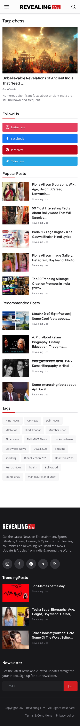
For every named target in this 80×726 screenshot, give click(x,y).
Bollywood (51, 467)
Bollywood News (16, 449)
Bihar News (12, 439)
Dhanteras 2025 (64, 458)
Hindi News (12, 420)
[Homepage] (40, 7)
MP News (11, 430)
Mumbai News (57, 430)
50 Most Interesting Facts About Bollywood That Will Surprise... (52, 212)
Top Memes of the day (48, 586)
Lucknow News (64, 439)
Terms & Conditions (38, 715)
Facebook (17, 139)
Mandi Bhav (13, 477)
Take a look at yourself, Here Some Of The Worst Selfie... (53, 635)
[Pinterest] (31, 564)
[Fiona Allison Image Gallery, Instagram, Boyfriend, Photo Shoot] (15, 262)
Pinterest (17, 150)
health (33, 467)
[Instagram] (7, 564)
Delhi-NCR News (37, 439)
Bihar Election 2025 (35, 458)
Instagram (18, 127)
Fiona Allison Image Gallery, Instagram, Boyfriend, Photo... (55, 257)
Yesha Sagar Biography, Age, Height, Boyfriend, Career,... (53, 611)
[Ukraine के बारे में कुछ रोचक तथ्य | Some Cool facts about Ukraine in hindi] (15, 320)
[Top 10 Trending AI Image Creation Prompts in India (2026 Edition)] (15, 285)
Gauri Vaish (9, 89)
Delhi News (52, 420)
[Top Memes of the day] (15, 593)
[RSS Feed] (55, 564)
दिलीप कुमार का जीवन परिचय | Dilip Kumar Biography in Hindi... (52, 363)
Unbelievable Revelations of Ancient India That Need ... (37, 81)
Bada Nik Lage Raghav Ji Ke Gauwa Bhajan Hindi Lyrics (52, 234)
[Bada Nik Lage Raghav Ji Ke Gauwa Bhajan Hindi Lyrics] (15, 239)
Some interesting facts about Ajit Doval (54, 386)
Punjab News (14, 467)
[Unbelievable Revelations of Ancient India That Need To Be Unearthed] (40, 50)
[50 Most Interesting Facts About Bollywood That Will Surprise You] (15, 215)
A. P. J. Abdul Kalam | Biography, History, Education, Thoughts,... (49, 341)
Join (70, 686)
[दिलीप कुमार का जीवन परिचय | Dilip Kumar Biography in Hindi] (15, 368)
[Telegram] (43, 564)
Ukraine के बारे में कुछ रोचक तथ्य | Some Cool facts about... (51, 316)
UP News (32, 420)
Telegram (17, 161)
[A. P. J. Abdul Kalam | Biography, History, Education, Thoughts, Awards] (15, 344)
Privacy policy (65, 715)
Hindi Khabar (33, 430)
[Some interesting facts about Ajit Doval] (15, 391)
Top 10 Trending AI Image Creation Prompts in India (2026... (51, 283)
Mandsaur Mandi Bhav (42, 477)
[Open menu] (6, 7)
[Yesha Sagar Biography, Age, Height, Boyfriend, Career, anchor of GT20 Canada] (15, 616)
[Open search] (73, 7)
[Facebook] (19, 564)
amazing (60, 449)
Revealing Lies (40, 199)
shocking (11, 458)
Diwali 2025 (40, 449)
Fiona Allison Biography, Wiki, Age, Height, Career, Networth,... (54, 188)
